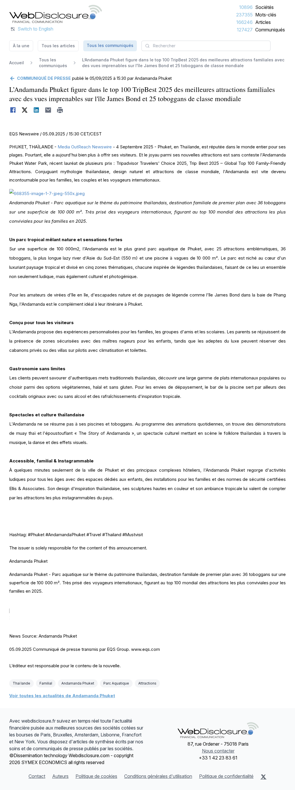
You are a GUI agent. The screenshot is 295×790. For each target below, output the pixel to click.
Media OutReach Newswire (85, 147)
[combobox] (206, 46)
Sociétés (264, 7)
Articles (263, 22)
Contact (37, 776)
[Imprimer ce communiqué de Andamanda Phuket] (60, 110)
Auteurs (60, 776)
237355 (244, 15)
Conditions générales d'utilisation (158, 776)
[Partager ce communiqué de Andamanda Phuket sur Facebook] (12, 110)
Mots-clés (265, 15)
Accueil (16, 62)
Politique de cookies (96, 776)
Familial (45, 683)
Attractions (147, 683)
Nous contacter (218, 751)
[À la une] (55, 14)
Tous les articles (58, 45)
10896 (246, 7)
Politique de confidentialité (226, 776)
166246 (244, 22)
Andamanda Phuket (77, 683)
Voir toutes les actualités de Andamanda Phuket (62, 695)
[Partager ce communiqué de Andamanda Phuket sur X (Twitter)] (24, 110)
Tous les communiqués (110, 45)
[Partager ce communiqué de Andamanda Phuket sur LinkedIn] (36, 110)
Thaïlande (21, 683)
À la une (21, 45)
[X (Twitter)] (263, 777)
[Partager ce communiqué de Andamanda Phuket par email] (48, 110)
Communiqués (270, 30)
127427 (245, 30)
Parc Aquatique (116, 683)
